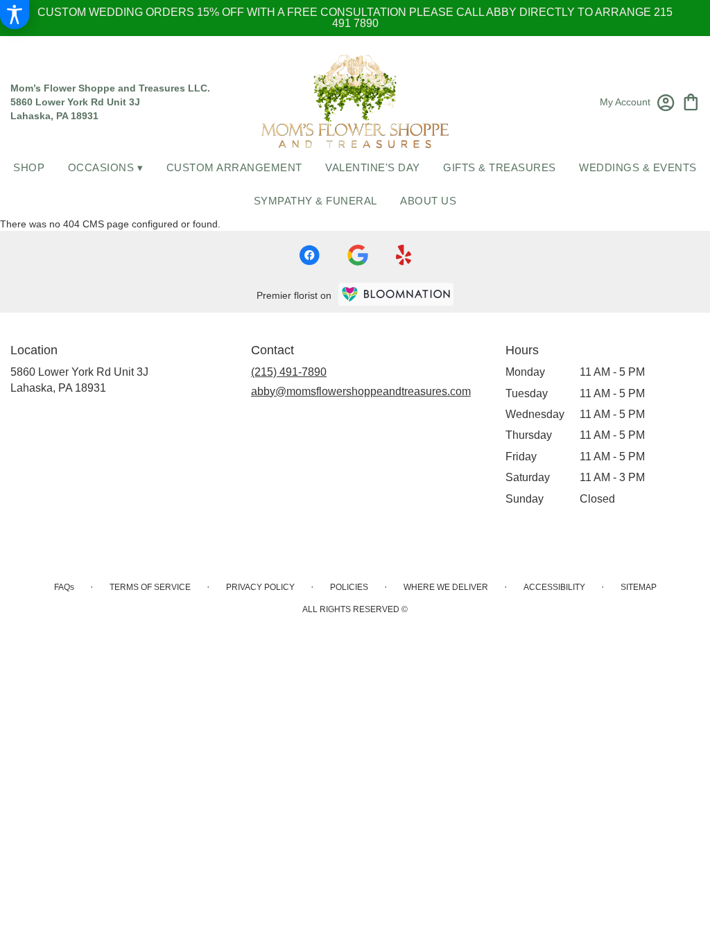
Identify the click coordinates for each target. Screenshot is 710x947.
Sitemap (639, 587)
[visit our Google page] (358, 255)
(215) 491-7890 (289, 372)
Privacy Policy (260, 587)
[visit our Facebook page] (309, 255)
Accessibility (554, 587)
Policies (349, 587)
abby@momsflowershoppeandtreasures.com (361, 391)
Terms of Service (150, 587)
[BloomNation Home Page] (395, 294)
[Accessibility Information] (14, 14)
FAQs (64, 587)
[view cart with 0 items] (691, 101)
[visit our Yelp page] (404, 255)
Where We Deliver (446, 587)
